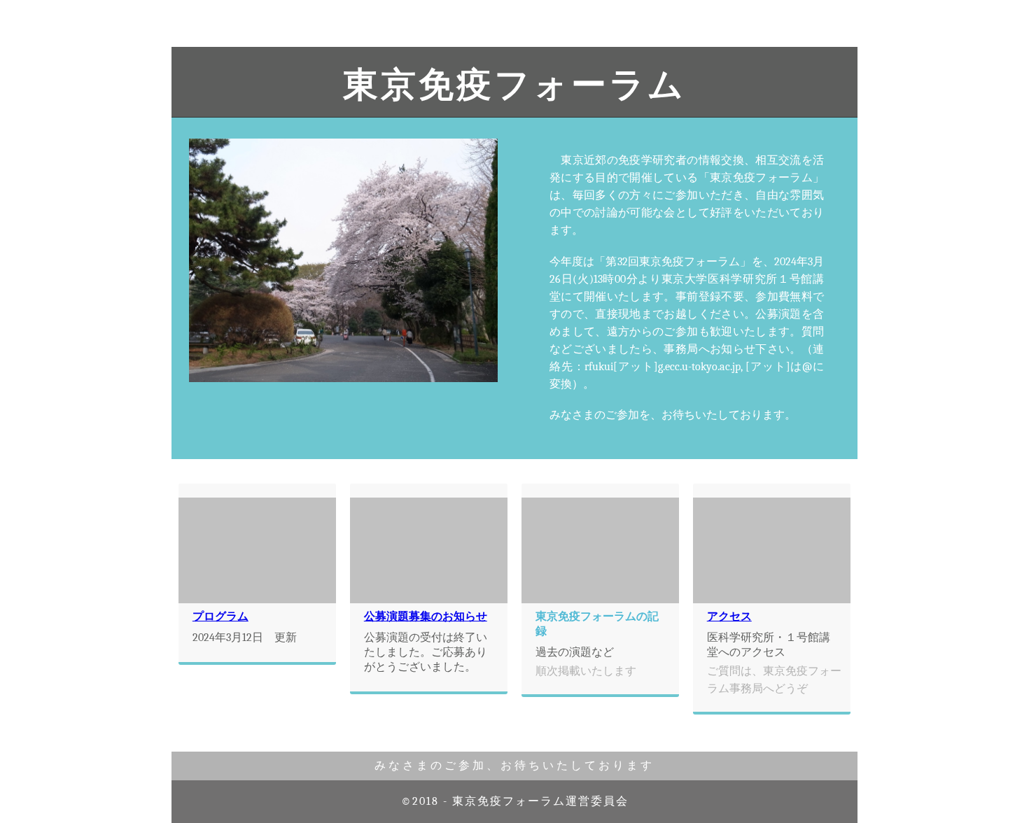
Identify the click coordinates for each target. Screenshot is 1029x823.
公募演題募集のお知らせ (425, 616)
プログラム (220, 616)
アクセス (729, 616)
